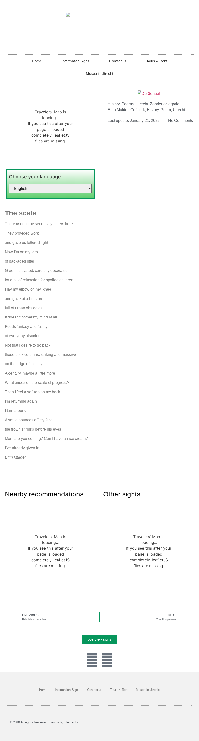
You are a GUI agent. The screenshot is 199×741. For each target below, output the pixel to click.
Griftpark (137, 110)
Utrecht (142, 104)
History (114, 104)
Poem (166, 110)
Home (37, 61)
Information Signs (75, 61)
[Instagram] (107, 660)
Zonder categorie (164, 104)
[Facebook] (92, 660)
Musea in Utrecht (99, 73)
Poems (128, 104)
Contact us (117, 61)
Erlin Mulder (118, 110)
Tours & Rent (156, 61)
